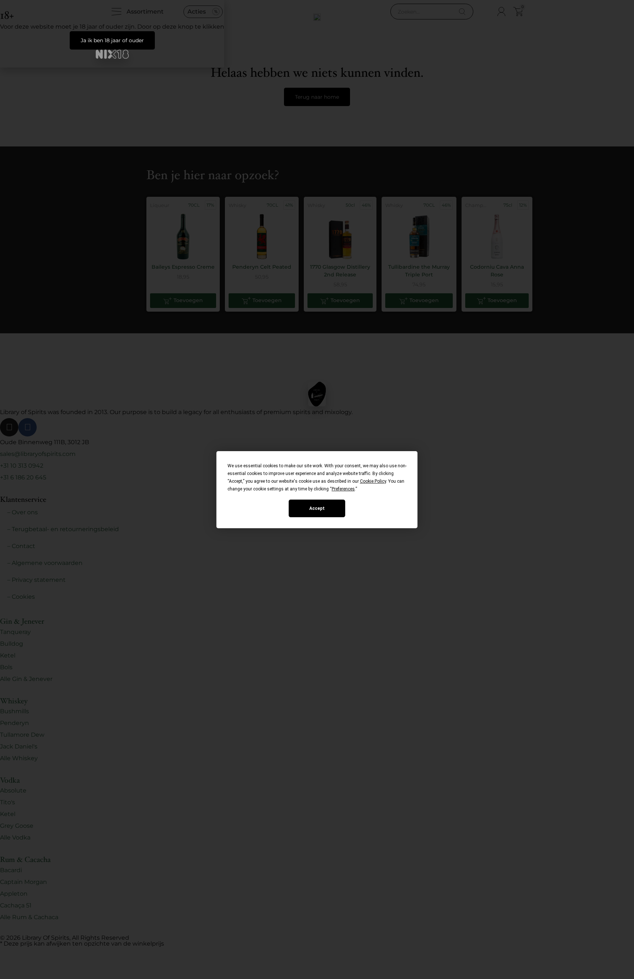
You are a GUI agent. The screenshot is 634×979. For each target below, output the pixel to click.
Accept (317, 508)
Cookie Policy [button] (373, 481)
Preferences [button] (343, 489)
